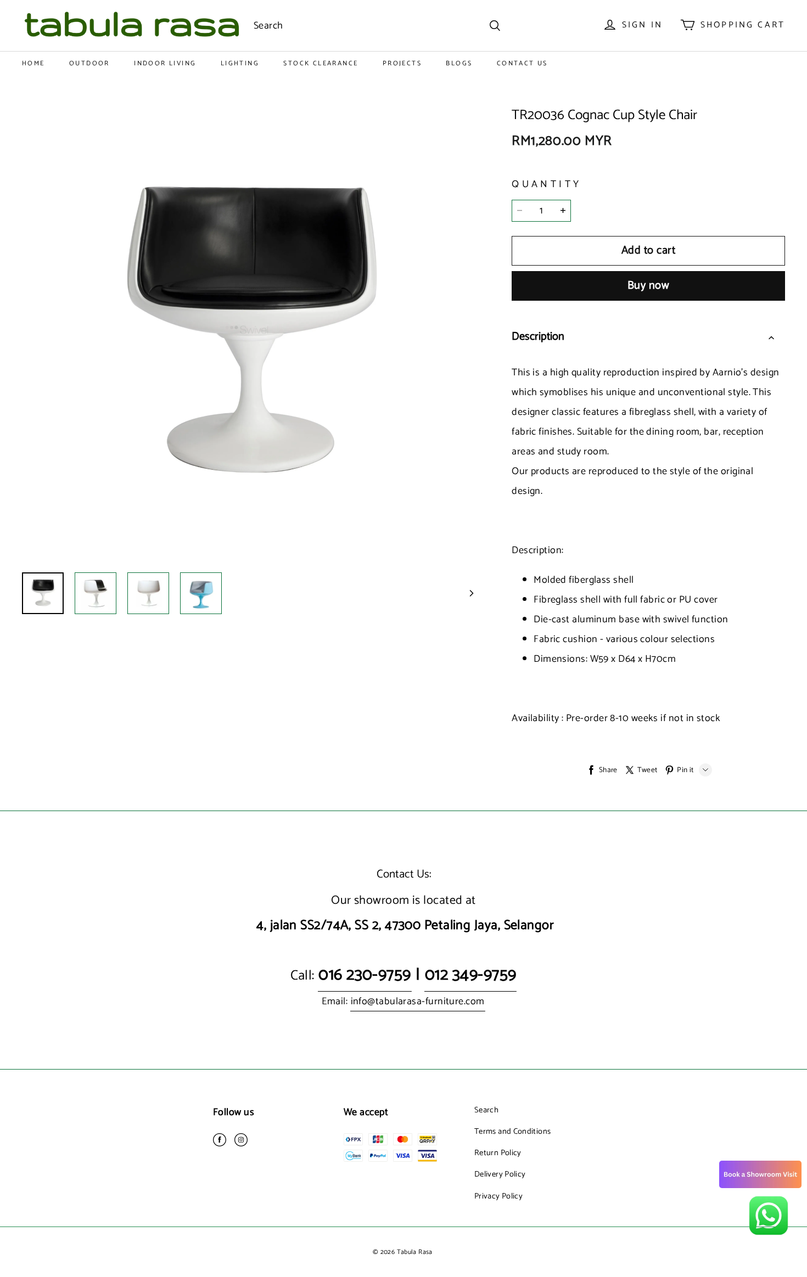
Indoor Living (165, 63)
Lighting (240, 63)
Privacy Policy (498, 1196)
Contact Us (522, 63)
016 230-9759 (364, 974)
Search (486, 1110)
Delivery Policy (499, 1174)
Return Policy (498, 1153)
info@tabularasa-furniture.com (418, 1001)
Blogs (459, 63)
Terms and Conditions (512, 1131)
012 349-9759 (470, 974)
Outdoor (89, 63)
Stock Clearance (320, 63)
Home (33, 63)
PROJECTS (402, 63)
